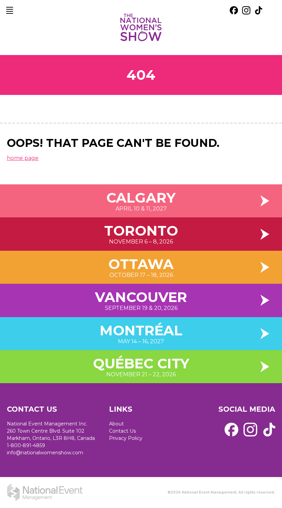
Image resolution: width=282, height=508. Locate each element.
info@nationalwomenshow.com (45, 453)
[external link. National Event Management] (45, 492)
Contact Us (122, 431)
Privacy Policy (125, 438)
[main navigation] (9, 10)
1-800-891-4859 (26, 445)
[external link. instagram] (246, 10)
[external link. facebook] (234, 10)
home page (23, 158)
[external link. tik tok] (258, 10)
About (116, 424)
